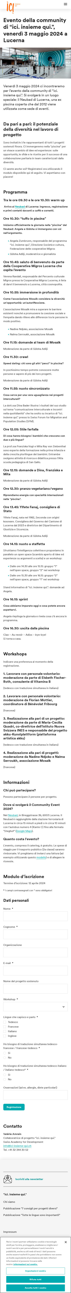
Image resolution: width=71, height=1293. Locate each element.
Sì (9, 1053)
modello (41, 857)
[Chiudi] (65, 1242)
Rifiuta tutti (36, 1279)
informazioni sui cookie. (25, 1264)
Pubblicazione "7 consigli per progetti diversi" (30, 1208)
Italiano (12, 1031)
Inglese (12, 1035)
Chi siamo (9, 1201)
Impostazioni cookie (35, 1271)
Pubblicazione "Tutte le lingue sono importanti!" (31, 1215)
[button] (65, 4)
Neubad (20, 206)
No (9, 1057)
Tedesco (13, 1022)
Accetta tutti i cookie (35, 1288)
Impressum (10, 1231)
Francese (13, 1026)
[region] (35, 1265)
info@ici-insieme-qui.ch (17, 1145)
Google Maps (24, 831)
